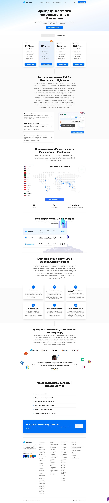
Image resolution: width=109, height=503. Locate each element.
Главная (41, 2)
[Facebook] (76, 500)
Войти (75, 2)
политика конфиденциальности (78, 445)
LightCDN (73, 452)
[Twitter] (74, 500)
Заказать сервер (30, 64)
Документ (74, 453)
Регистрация (82, 2)
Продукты (48, 2)
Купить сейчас (78, 426)
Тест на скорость (53, 199)
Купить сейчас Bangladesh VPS (54, 27)
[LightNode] (27, 2)
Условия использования (76, 450)
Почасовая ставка (48, 35)
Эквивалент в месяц (61, 35)
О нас (65, 2)
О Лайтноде (74, 442)
